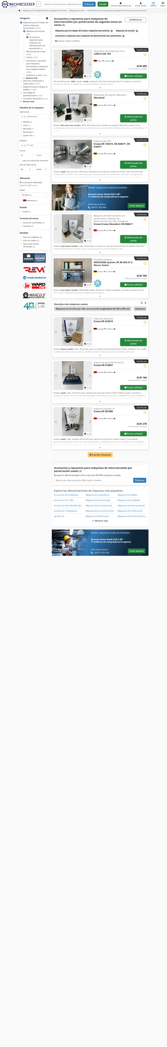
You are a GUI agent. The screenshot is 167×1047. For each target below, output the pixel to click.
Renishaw (28, 132)
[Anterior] (56, 64)
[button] (162, 4)
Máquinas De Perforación (130, 510)
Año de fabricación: (28, 164)
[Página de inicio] (19, 10)
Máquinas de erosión (35, 32)
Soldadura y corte (36, 75)
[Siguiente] (90, 64)
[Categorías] (39, 4)
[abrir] (100, 88)
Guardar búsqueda (101, 454)
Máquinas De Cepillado (129, 500)
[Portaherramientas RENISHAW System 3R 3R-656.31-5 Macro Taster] (73, 272)
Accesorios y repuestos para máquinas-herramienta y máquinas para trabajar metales (37, 66)
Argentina (29, 185)
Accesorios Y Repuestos (65, 510)
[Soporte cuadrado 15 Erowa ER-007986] (73, 421)
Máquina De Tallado (127, 494)
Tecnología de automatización (32, 94)
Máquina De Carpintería (97, 494)
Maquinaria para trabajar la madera (35, 88)
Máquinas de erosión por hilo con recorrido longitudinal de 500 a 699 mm (93, 308)
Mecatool (28, 128)
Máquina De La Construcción (100, 510)
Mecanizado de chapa (35, 53)
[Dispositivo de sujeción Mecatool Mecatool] (73, 108)
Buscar (90, 4)
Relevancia (136, 19)
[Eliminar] (111, 30)
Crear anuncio (136, 205)
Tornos (32, 57)
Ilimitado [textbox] (26, 195)
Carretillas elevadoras (35, 98)
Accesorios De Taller (64, 500)
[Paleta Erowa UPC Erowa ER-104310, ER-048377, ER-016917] (73, 154)
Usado (27, 211)
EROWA (27, 122)
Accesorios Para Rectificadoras (69, 505)
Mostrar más (101, 520)
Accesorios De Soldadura (66, 494)
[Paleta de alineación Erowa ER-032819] (73, 331)
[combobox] (34, 195)
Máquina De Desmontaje (98, 500)
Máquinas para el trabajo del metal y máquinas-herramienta (36, 25)
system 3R (28, 135)
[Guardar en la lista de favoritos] (145, 54)
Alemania (31, 200)
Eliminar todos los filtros (68, 41)
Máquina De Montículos (97, 516)
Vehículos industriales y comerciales (33, 82)
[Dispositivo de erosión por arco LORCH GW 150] (73, 64)
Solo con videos (31, 240)
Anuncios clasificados (33, 222)
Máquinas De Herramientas (131, 505)
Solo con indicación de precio (35, 160)
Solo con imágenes (32, 237)
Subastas (28, 226)
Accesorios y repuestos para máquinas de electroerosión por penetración (37, 43)
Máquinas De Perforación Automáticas (137, 516)
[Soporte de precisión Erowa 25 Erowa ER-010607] (73, 375)
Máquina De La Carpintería (99, 505)
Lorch (26, 125)
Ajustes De (59, 516)
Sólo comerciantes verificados (31, 245)
